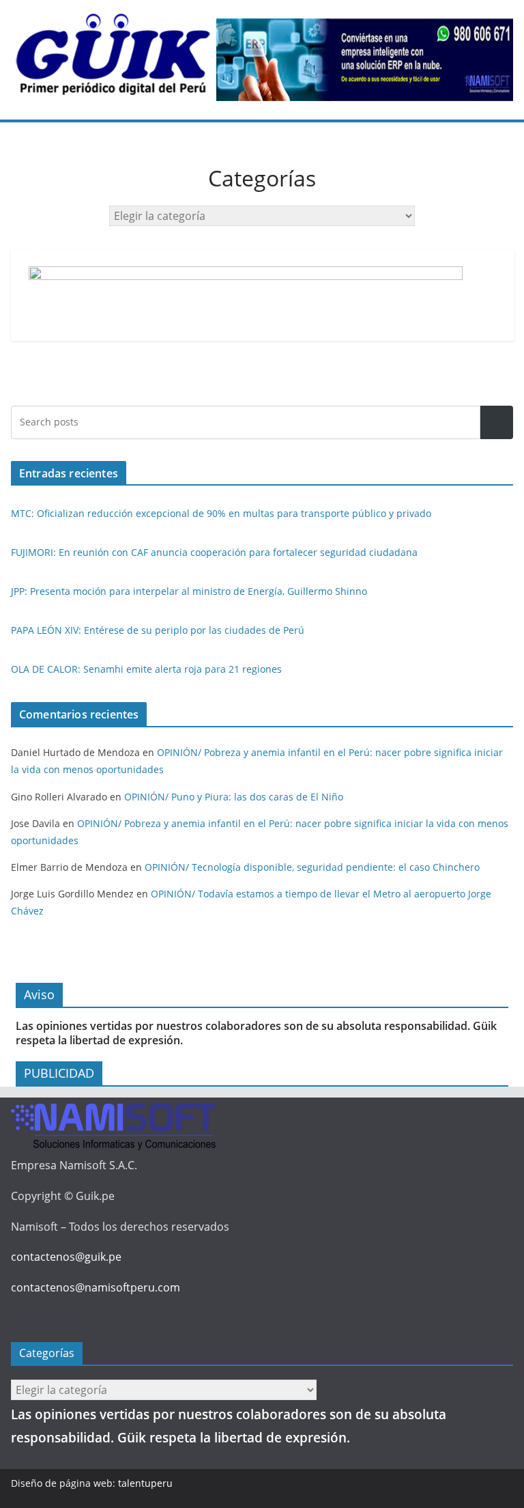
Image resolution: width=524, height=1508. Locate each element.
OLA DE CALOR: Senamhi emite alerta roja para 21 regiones (146, 668)
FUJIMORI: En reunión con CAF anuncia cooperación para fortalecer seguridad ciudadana (214, 552)
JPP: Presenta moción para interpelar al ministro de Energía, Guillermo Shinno (189, 591)
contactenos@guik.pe (66, 1256)
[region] (364, 59)
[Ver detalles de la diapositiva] (364, 59)
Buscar (496, 422)
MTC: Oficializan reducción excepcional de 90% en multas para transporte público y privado (221, 513)
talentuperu (145, 1483)
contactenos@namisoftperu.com (95, 1287)
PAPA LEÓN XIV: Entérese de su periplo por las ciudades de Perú (157, 630)
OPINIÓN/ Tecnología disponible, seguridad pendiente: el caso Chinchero (312, 867)
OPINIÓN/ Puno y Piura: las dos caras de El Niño (233, 796)
